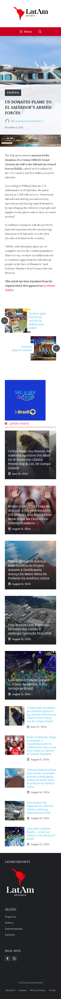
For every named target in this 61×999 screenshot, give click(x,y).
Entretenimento (14, 928)
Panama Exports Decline (22, 348)
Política (13, 92)
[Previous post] (4, 320)
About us (10, 990)
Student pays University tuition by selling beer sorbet (37, 321)
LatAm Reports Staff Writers (28, 121)
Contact (22, 990)
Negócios (10, 916)
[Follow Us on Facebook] (7, 958)
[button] (40, 31)
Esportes (10, 934)
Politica (9, 922)
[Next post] (56, 348)
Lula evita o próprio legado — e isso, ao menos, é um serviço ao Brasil (28, 684)
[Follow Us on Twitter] (14, 958)
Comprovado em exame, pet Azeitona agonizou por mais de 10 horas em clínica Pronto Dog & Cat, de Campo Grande (29, 459)
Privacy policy (38, 990)
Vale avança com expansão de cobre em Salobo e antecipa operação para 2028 (29, 628)
